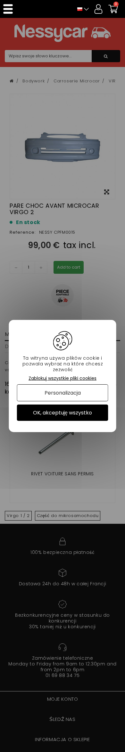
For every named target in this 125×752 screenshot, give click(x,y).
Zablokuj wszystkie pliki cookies (62, 378)
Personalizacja (63, 393)
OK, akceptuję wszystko (62, 412)
